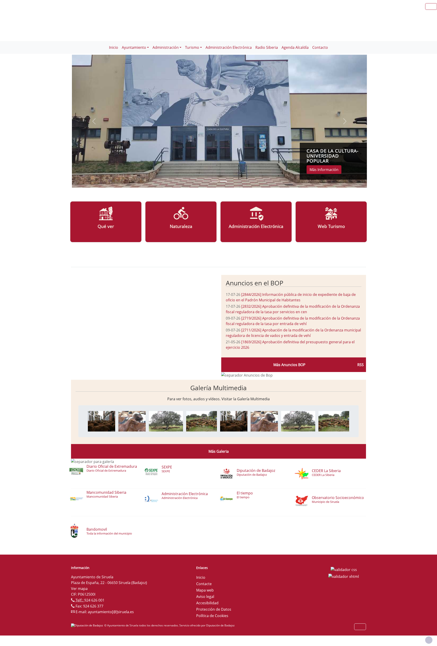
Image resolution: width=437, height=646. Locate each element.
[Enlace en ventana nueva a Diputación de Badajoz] (87, 625)
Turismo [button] (192, 47)
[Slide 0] (215, 181)
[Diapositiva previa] (94, 121)
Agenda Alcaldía (295, 47)
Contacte (204, 583)
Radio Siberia (266, 47)
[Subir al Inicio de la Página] (428, 640)
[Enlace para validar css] (344, 569)
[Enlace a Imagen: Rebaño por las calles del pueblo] (101, 420)
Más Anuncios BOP (289, 364)
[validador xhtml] (343, 576)
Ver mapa (79, 588)
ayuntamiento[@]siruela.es (111, 611)
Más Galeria (218, 451)
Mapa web (205, 590)
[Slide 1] (223, 181)
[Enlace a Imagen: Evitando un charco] (201, 420)
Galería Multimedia (218, 387)
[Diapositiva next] (345, 121)
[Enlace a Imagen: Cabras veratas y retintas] (132, 420)
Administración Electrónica (229, 47)
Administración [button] (165, 47)
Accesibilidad (207, 602)
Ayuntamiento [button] (134, 47)
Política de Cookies (212, 615)
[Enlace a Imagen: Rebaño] (166, 420)
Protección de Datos (213, 609)
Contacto (320, 47)
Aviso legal (205, 596)
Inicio (113, 47)
